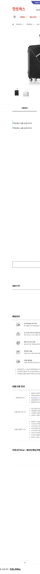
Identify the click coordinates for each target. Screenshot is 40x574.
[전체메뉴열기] (14, 17)
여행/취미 (19, 24)
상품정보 (25, 108)
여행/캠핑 (29, 24)
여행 (38, 24)
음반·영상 (33, 17)
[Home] (13, 24)
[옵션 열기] (24, 562)
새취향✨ (23, 17)
